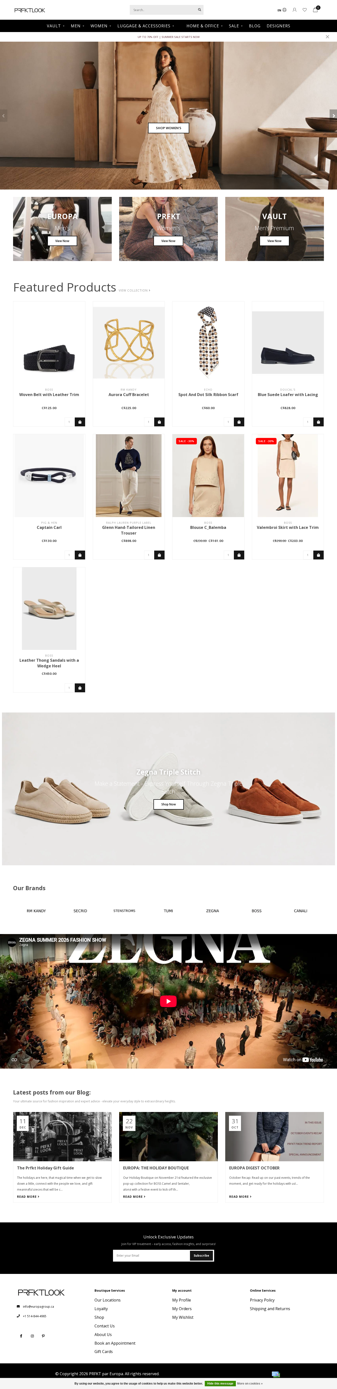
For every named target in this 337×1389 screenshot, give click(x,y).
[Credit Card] (276, 1374)
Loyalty (101, 1308)
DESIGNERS (278, 26)
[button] (3, 115)
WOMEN (99, 26)
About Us (103, 1334)
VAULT (54, 26)
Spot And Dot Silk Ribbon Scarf (208, 394)
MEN (76, 26)
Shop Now (168, 804)
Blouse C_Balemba (208, 527)
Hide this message (220, 1383)
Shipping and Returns (270, 1308)
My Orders (182, 1308)
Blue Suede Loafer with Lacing (288, 394)
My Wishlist (182, 1317)
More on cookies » (250, 1383)
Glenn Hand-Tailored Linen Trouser (128, 530)
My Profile (181, 1300)
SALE (234, 26)
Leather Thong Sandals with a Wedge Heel (49, 663)
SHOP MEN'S (168, 128)
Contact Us (104, 1326)
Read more (27, 1197)
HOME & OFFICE (203, 26)
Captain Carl (49, 527)
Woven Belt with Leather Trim (49, 394)
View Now (62, 241)
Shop (99, 1317)
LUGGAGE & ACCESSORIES (143, 26)
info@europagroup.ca (38, 1306)
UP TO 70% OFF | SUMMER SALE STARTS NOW (169, 37)
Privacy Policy (262, 1300)
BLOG (255, 26)
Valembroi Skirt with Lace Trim (288, 527)
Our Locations (107, 1300)
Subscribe (201, 1255)
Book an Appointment (114, 1343)
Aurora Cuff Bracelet (129, 394)
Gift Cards (103, 1351)
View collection (134, 290)
